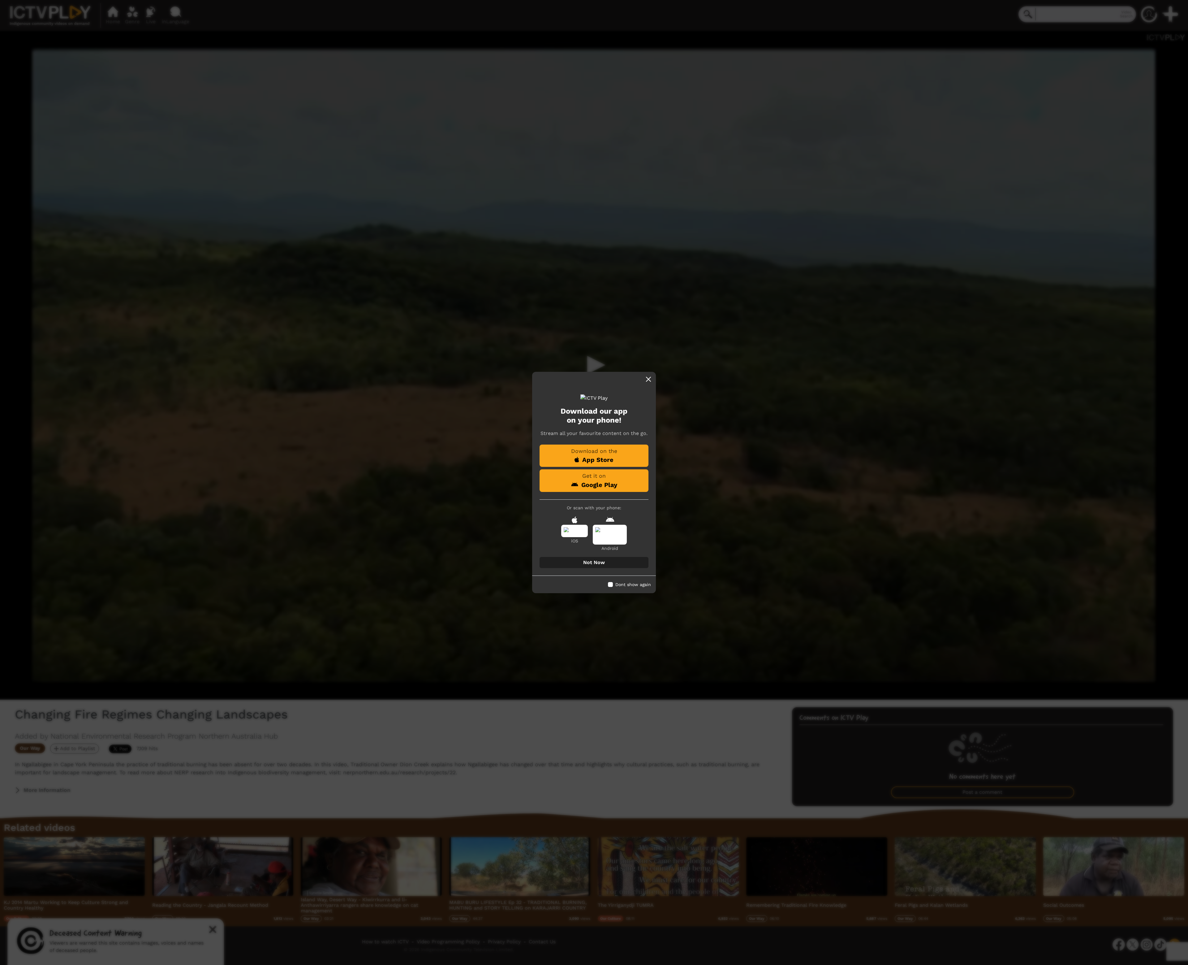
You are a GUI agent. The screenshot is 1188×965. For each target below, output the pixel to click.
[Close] (648, 379)
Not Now (594, 562)
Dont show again (633, 584)
